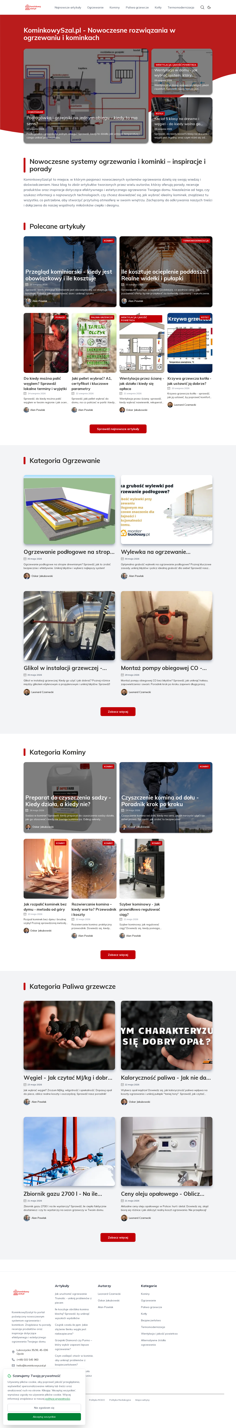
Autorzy (104, 1286)
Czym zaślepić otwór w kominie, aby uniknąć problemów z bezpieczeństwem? (74, 1360)
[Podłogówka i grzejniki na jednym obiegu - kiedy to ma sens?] (86, 96)
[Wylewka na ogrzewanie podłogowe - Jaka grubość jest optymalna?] (166, 509)
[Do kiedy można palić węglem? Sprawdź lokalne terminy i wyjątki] (46, 343)
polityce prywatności (57, 1398)
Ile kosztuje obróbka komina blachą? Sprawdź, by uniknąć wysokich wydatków (72, 1314)
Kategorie (149, 1286)
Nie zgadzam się (44, 1407)
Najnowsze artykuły (68, 7)
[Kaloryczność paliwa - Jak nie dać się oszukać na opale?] (166, 1035)
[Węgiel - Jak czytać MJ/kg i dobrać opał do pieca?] (69, 1035)
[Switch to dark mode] (209, 7)
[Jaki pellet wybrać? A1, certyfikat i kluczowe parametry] (94, 343)
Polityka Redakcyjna (120, 1400)
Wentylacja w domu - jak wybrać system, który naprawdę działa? (175, 75)
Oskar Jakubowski (42, 576)
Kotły (158, 7)
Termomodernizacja (181, 7)
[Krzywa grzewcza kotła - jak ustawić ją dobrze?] (189, 343)
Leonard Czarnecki (42, 692)
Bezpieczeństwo (151, 1320)
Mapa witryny (142, 1400)
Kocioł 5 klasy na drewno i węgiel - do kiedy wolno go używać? (177, 123)
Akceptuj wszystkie (44, 1416)
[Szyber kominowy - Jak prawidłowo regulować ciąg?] (141, 869)
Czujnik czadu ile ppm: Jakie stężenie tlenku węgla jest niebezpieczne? (71, 1329)
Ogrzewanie (95, 7)
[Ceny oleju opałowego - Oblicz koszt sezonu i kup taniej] (166, 1151)
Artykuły (62, 1286)
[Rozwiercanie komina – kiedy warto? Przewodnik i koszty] (94, 869)
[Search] (202, 7)
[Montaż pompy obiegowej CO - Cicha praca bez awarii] (166, 625)
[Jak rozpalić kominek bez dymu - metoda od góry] (46, 869)
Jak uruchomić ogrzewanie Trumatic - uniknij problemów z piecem (73, 1298)
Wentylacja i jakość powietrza (159, 1333)
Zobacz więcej (118, 711)
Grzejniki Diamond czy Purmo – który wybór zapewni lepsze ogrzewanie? (73, 1345)
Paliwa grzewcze (137, 7)
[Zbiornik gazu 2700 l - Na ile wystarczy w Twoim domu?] (69, 1151)
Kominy (115, 7)
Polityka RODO (97, 1400)
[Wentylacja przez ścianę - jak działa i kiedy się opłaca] (141, 343)
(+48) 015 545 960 (27, 1359)
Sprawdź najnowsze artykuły (118, 429)
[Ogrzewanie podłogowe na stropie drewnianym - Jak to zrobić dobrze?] (69, 509)
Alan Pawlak (39, 301)
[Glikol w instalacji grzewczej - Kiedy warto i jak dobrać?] (69, 625)
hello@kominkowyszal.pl (31, 1365)
